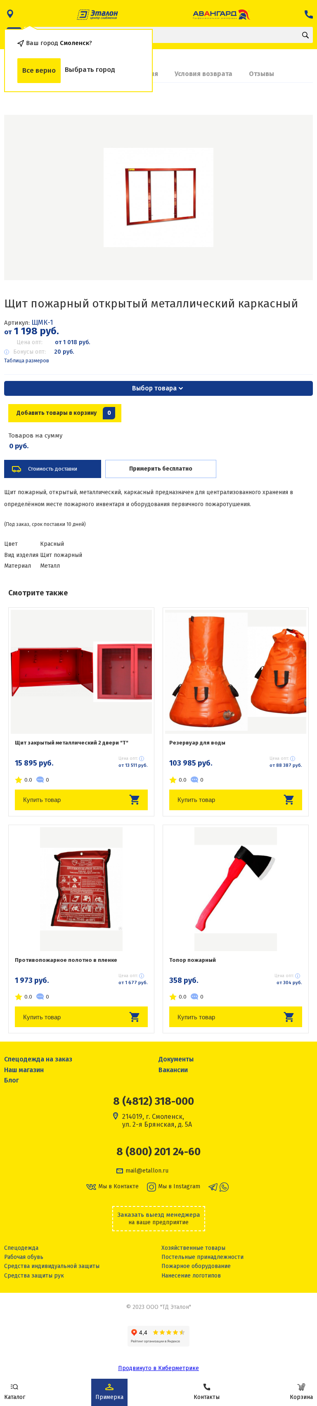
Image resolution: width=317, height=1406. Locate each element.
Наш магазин (24, 1070)
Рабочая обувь (23, 1257)
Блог (11, 1080)
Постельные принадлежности (202, 1257)
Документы (176, 1059)
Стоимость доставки (52, 469)
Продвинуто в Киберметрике (158, 1368)
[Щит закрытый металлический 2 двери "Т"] (81, 672)
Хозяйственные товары (193, 1247)
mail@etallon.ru (146, 1171)
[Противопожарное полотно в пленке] (81, 889)
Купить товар (42, 799)
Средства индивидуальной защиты (51, 1266)
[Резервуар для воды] (235, 672)
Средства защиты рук (34, 1275)
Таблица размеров (26, 360)
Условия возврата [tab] (203, 74)
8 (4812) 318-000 (153, 1101)
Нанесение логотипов (191, 1275)
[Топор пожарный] (235, 889)
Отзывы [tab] (261, 74)
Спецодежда (21, 1247)
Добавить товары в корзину (64, 412)
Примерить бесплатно (160, 468)
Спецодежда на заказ (38, 1059)
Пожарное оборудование (196, 1266)
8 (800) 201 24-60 (158, 1152)
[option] (158, 197)
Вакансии (173, 1070)
